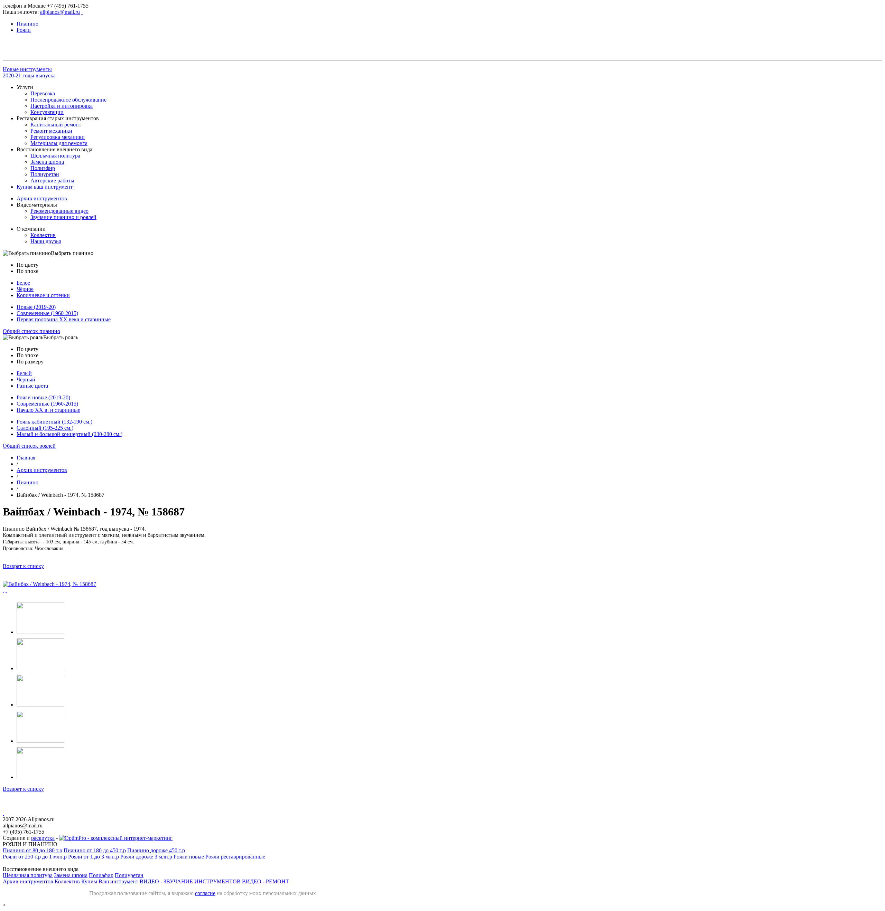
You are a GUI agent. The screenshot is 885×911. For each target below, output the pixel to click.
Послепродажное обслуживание (68, 100)
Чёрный (26, 379)
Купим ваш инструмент (45, 187)
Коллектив (43, 235)
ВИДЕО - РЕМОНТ (265, 881)
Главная (26, 458)
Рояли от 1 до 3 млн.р (93, 857)
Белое (23, 283)
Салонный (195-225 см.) (45, 428)
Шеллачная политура (55, 156)
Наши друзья (45, 241)
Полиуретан (44, 174)
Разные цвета (32, 386)
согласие (205, 893)
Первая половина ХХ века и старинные (64, 319)
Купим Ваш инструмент (109, 881)
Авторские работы (52, 180)
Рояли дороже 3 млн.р (146, 857)
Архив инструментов (42, 198)
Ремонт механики (51, 131)
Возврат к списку (23, 566)
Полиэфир (42, 168)
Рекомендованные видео (59, 211)
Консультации (47, 112)
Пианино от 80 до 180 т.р (32, 850)
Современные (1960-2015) (47, 313)
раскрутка (43, 838)
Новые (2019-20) (36, 307)
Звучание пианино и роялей (63, 217)
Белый (24, 373)
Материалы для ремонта (58, 143)
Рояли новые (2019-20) (43, 397)
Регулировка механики (57, 137)
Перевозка (42, 93)
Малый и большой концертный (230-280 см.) (69, 434)
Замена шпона (47, 162)
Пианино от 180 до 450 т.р (95, 850)
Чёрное (25, 289)
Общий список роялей (29, 446)
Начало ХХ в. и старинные (48, 410)
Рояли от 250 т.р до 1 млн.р (35, 857)
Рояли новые (189, 857)
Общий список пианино (31, 331)
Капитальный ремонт (55, 124)
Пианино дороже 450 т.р (156, 850)
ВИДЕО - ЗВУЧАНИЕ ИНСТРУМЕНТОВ (190, 881)
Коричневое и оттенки (43, 295)
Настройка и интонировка (61, 106)
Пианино (27, 482)
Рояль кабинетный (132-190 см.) (54, 422)
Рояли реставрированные (235, 857)
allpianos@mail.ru (60, 12)
